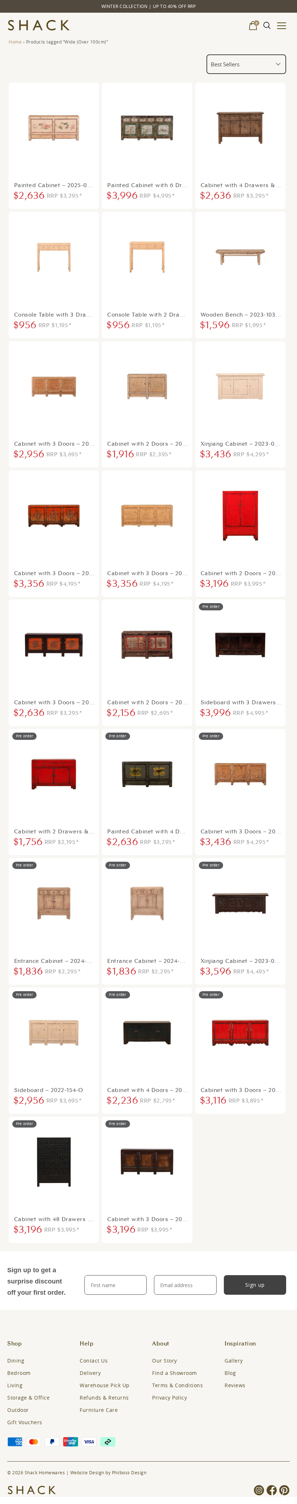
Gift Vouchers (24, 1422)
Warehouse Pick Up (105, 1385)
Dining (15, 1360)
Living (14, 1385)
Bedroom (19, 1372)
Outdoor (18, 1409)
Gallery (234, 1360)
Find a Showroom (174, 1372)
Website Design (87, 1472)
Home (15, 42)
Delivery (90, 1372)
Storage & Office (28, 1397)
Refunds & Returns (104, 1397)
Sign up (255, 1284)
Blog (230, 1372)
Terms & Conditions (177, 1385)
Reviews (235, 1385)
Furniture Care (99, 1409)
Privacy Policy (169, 1397)
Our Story (164, 1360)
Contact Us (94, 1360)
